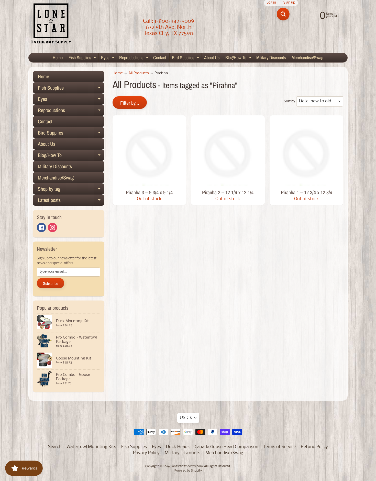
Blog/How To (239, 58)
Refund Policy (314, 446)
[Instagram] (52, 227)
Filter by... (129, 102)
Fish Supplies (83, 58)
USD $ (186, 417)
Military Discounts (271, 57)
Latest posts (71, 201)
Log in (271, 3)
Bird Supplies (186, 58)
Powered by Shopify (188, 470)
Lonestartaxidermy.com (187, 466)
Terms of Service (279, 446)
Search (54, 446)
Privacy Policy (146, 453)
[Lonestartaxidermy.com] (51, 24)
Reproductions (134, 58)
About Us (211, 57)
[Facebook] (41, 227)
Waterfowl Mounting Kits (91, 446)
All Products (138, 73)
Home (58, 57)
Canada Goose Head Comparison (226, 446)
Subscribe (50, 283)
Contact (159, 57)
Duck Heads (178, 446)
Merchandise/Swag (307, 57)
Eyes (108, 58)
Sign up (289, 3)
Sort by (289, 101)
